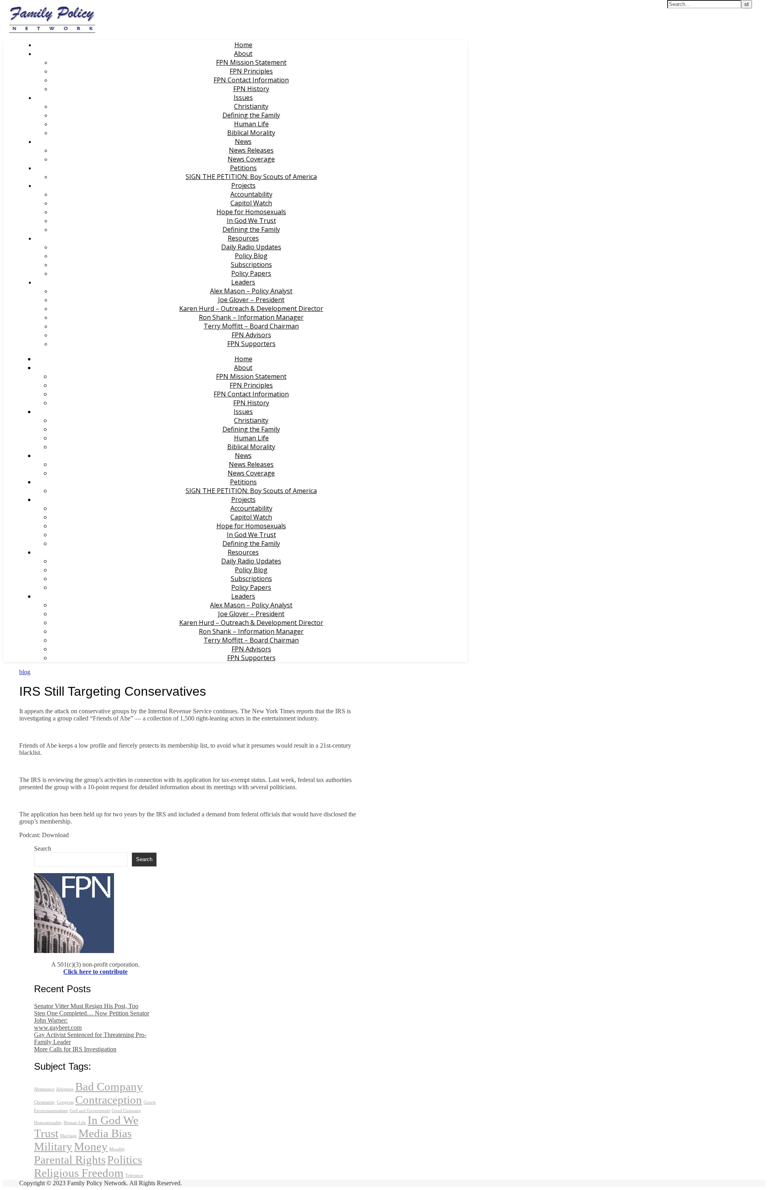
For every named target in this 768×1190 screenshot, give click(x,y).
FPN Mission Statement (251, 62)
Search (42, 848)
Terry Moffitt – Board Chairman (251, 326)
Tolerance (134, 1175)
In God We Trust (251, 220)
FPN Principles (251, 71)
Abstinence (44, 1089)
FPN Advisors (251, 334)
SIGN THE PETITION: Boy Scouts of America (251, 176)
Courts (150, 1102)
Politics (124, 1159)
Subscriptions (251, 264)
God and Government (90, 1110)
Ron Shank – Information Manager (251, 317)
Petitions (243, 167)
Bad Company (109, 1086)
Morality (117, 1149)
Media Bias (105, 1133)
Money (91, 1146)
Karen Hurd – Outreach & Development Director (251, 308)
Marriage (68, 1136)
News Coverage (251, 159)
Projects (243, 185)
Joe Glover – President (251, 299)
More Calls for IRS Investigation (75, 1049)
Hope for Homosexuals (251, 211)
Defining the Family (251, 115)
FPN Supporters (251, 343)
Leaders (243, 282)
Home (243, 44)
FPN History (251, 88)
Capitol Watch (251, 203)
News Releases (251, 150)
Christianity (251, 106)
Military (53, 1146)
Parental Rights (70, 1159)
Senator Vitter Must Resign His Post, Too (86, 1006)
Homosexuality (48, 1122)
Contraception (108, 1099)
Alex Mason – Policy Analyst (251, 291)
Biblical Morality (251, 132)
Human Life (251, 123)
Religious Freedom (79, 1172)
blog (24, 672)
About (243, 53)
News (243, 141)
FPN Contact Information (251, 80)
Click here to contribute (95, 971)
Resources (243, 238)
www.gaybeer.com (58, 1027)
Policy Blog (251, 255)
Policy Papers (251, 273)
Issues (243, 97)
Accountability (251, 194)
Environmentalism (51, 1110)
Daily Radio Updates (251, 247)
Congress (65, 1102)
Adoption (65, 1089)
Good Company (126, 1110)
